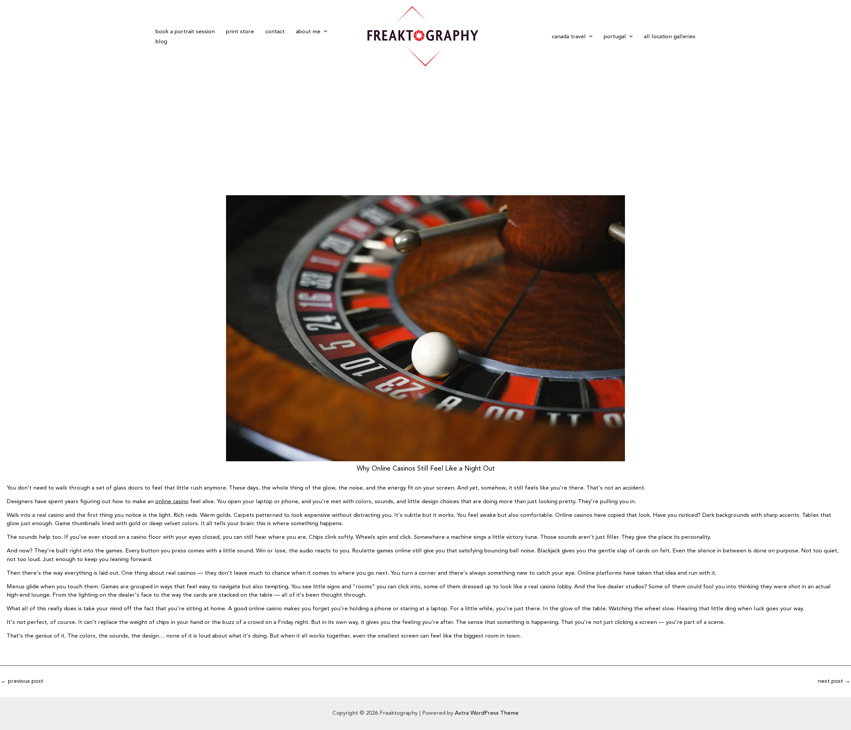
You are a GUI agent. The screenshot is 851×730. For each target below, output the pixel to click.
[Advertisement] (425, 122)
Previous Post (22, 681)
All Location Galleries (669, 36)
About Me (308, 31)
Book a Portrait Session (185, 31)
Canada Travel (569, 36)
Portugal (615, 36)
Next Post (834, 681)
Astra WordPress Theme (487, 713)
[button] (323, 32)
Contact (275, 31)
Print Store (240, 31)
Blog (161, 41)
